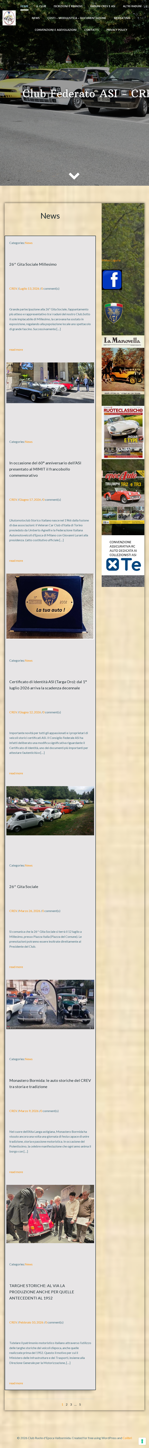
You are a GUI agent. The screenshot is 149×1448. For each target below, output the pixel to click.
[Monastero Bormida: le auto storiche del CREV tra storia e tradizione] (50, 1004)
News (36, 18)
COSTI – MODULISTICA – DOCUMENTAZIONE (76, 18)
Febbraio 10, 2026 (31, 1322)
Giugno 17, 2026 (30, 499)
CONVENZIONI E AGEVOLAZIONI (56, 30)
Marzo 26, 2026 (29, 911)
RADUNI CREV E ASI (102, 6)
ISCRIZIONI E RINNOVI (68, 6)
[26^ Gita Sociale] (50, 810)
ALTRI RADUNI (132, 6)
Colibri (127, 1438)
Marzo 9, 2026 (29, 1111)
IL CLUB (41, 6)
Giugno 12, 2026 (30, 712)
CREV (13, 288)
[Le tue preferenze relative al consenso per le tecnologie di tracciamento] (142, 1441)
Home (24, 6)
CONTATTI (91, 30)
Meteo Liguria (111, 260)
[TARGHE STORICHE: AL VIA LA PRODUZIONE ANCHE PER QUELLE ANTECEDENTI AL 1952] (50, 1213)
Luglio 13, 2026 (29, 288)
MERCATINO (122, 18)
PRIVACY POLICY (117, 30)
